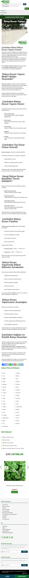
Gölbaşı (17, 395)
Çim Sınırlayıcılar (5, 511)
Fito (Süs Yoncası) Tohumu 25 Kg (14, 485)
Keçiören (4, 406)
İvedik (17, 401)
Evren (4, 395)
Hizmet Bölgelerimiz (6, 529)
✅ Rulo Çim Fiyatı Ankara (8, 442)
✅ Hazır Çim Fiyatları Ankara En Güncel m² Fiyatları (13, 448)
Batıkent (18, 381)
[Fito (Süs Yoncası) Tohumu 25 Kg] (14, 471)
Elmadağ (18, 389)
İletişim (3, 527)
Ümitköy (17, 423)
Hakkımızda (4, 526)
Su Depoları (4, 515)
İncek (4, 401)
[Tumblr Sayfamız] (9, 537)
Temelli (17, 420)
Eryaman (4, 392)
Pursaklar (5, 415)
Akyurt (4, 373)
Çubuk (17, 387)
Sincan (17, 418)
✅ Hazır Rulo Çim (6, 440)
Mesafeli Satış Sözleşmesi (7, 532)
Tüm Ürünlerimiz (5, 519)
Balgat (4, 381)
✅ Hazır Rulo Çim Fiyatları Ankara (10, 445)
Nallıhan (17, 409)
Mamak (4, 409)
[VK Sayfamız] (7, 537)
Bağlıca (17, 375)
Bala (17, 378)
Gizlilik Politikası (5, 531)
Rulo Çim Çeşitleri (6, 509)
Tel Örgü (4, 517)
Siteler (4, 420)
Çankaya (18, 384)
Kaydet (24, 551)
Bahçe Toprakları (4, 12)
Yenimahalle (5, 426)
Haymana (18, 398)
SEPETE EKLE (14, 492)
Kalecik (4, 403)
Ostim (4, 412)
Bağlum (4, 378)
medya (24, 573)
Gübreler (2, 14)
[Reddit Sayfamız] (12, 537)
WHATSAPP (22, 576)
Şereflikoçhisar (6, 418)
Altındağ (18, 373)
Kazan (17, 403)
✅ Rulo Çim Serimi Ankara (8, 437)
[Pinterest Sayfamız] (5, 537)
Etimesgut (18, 392)
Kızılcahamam (19, 406)
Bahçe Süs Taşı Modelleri (7, 512)
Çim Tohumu (3, 10)
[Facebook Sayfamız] (2, 537)
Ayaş (4, 375)
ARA (7, 576)
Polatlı (17, 412)
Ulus (3, 423)
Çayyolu (4, 387)
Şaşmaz (17, 415)
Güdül (4, 398)
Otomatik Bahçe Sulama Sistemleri (9, 514)
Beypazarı (5, 384)
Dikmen (4, 389)
